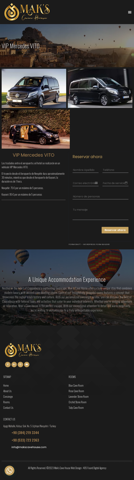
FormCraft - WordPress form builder (89, 244)
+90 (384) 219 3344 (25, 432)
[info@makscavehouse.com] (6, 447)
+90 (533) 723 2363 (25, 440)
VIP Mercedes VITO (33, 155)
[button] (129, 12)
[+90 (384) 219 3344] (6, 433)
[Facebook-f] (8, 364)
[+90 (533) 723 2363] (6, 440)
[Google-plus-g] (14, 364)
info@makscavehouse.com (29, 447)
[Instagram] (20, 364)
